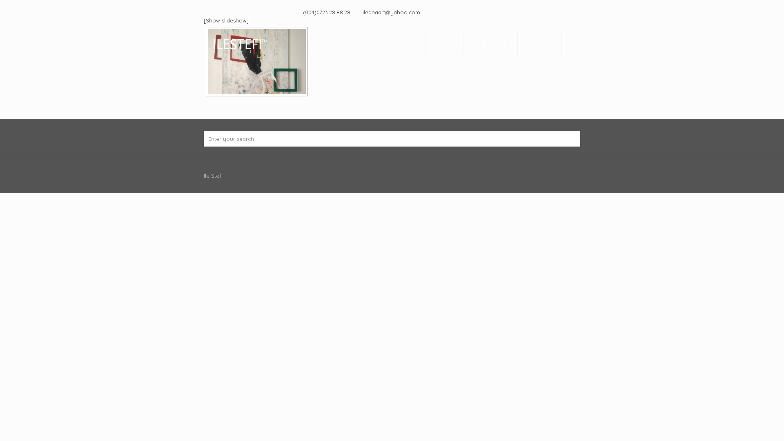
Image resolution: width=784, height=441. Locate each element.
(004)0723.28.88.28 (326, 12)
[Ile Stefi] (240, 43)
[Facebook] (576, 12)
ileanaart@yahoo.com (391, 12)
